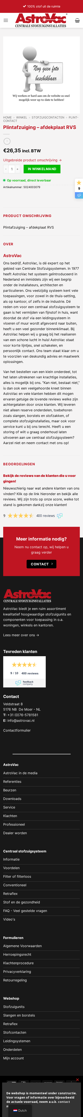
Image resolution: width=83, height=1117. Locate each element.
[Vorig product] (7, 141)
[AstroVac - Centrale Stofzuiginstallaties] (41, 20)
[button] (5, 20)
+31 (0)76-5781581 (22, 715)
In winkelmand (42, 169)
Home (7, 117)
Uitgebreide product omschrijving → (32, 160)
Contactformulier (17, 730)
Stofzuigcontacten (48, 117)
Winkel (21, 117)
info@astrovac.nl (20, 720)
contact (64, 1102)
